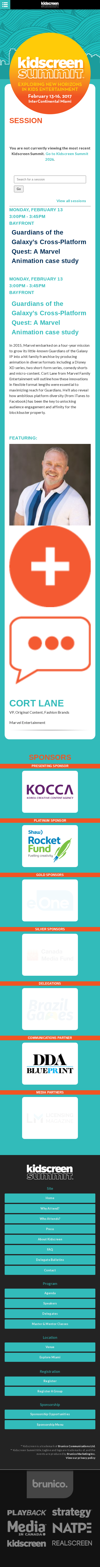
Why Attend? (49, 1208)
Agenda (50, 1293)
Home (50, 1198)
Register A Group (50, 1391)
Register (50, 1381)
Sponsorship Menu (50, 1424)
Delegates (50, 1313)
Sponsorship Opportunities (50, 1414)
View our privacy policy (80, 1457)
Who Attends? (50, 1219)
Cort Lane (36, 703)
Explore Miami (50, 1357)
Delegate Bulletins (50, 1260)
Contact (50, 1270)
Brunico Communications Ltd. (76, 1446)
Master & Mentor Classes (50, 1324)
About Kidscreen (50, 1239)
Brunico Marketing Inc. (81, 1453)
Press (50, 1229)
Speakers (50, 1303)
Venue (50, 1347)
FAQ (50, 1249)
